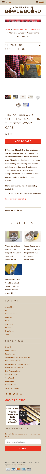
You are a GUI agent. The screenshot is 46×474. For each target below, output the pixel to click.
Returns (8, 327)
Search (7, 334)
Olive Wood (9, 378)
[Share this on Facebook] (14, 210)
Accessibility (9, 307)
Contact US (9, 317)
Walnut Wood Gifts (12, 388)
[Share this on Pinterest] (17, 210)
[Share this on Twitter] (12, 210)
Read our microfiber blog (15, 199)
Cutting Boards (10, 350)
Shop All (8, 347)
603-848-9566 (15, 400)
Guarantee (9, 324)
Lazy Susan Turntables (13, 361)
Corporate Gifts (10, 385)
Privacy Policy (20, 465)
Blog (6, 310)
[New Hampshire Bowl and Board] (23, 10)
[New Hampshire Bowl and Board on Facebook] (6, 394)
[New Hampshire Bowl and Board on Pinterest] (14, 394)
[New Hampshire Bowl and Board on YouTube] (17, 394)
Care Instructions (11, 314)
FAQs (7, 321)
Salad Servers (10, 354)
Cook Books (9, 381)
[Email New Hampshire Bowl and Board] (21, 394)
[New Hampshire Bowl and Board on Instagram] (10, 394)
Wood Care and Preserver (14, 368)
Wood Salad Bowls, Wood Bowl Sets (17, 357)
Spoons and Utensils (12, 374)
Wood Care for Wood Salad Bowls (26, 29)
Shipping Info (9, 331)
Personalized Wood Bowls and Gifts (17, 364)
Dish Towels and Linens (13, 371)
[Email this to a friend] (20, 210)
